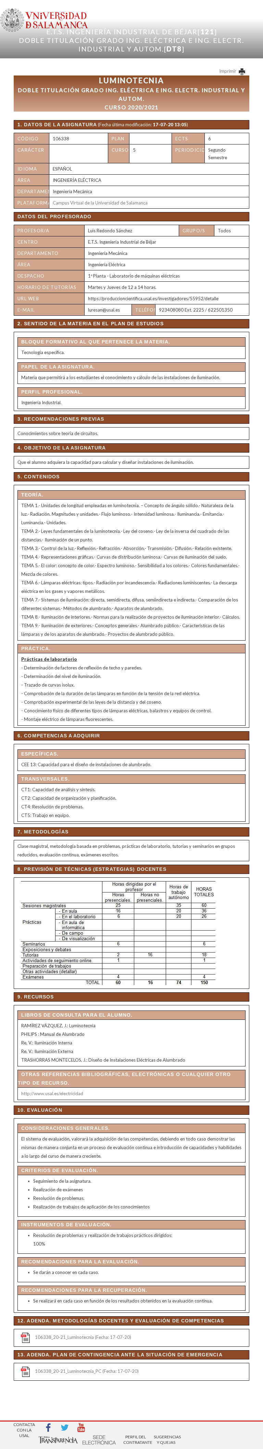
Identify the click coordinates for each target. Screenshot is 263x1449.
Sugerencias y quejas (166, 1439)
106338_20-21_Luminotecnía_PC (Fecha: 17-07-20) (87, 1371)
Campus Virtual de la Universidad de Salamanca (100, 203)
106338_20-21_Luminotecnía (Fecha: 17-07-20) (83, 1337)
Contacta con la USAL (24, 1428)
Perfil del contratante (135, 1439)
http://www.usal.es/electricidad (52, 1093)
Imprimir (228, 71)
